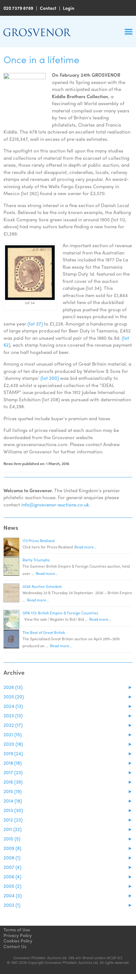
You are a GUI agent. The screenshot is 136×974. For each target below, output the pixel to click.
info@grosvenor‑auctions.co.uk (55, 504)
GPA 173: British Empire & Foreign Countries (60, 613)
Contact (48, 8)
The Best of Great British (43, 632)
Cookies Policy (17, 940)
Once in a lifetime (41, 59)
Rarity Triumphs (36, 560)
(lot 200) (49, 377)
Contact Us (14, 946)
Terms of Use (16, 929)
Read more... (85, 547)
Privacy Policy (17, 935)
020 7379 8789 (18, 8)
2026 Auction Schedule (42, 586)
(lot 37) (35, 323)
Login (68, 8)
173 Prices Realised (38, 540)
